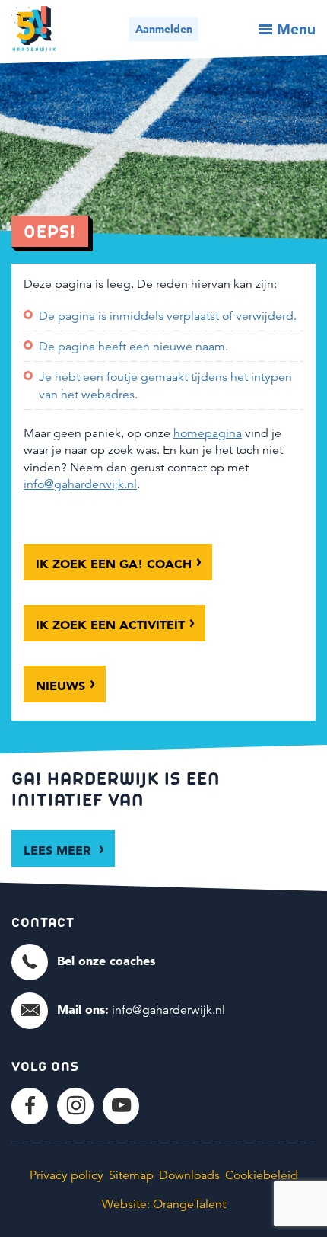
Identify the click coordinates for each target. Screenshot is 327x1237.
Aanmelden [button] (163, 29)
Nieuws (60, 685)
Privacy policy (66, 1175)
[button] (83, 961)
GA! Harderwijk (33, 28)
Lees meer (59, 850)
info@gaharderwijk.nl (80, 484)
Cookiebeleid (261, 1175)
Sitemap (131, 1175)
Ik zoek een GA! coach (114, 563)
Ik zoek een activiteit (110, 624)
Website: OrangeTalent (164, 1204)
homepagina (207, 433)
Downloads (189, 1175)
